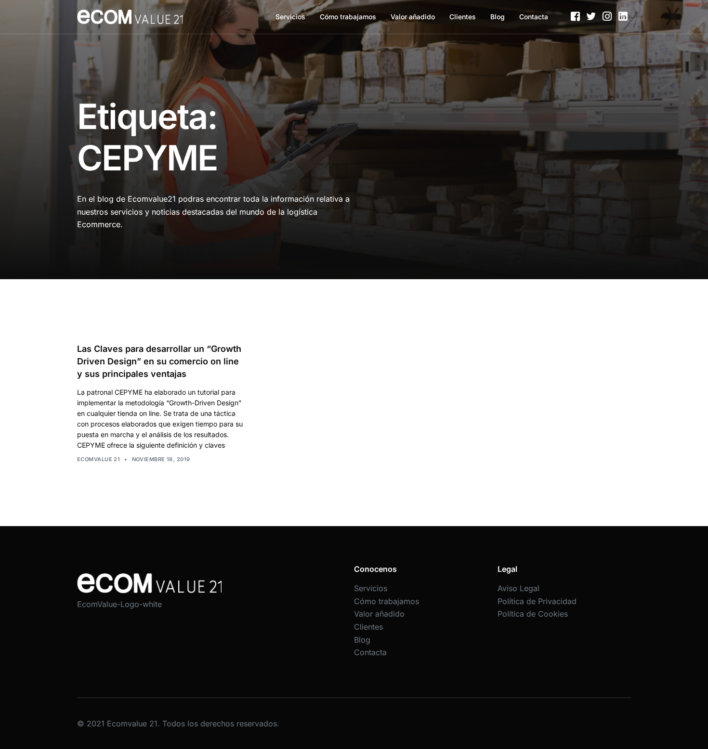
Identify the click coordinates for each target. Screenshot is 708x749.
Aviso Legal (518, 588)
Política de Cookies (533, 614)
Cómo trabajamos (348, 17)
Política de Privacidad (537, 601)
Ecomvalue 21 (98, 459)
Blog (497, 17)
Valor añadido (413, 17)
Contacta (533, 17)
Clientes (462, 17)
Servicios (290, 17)
